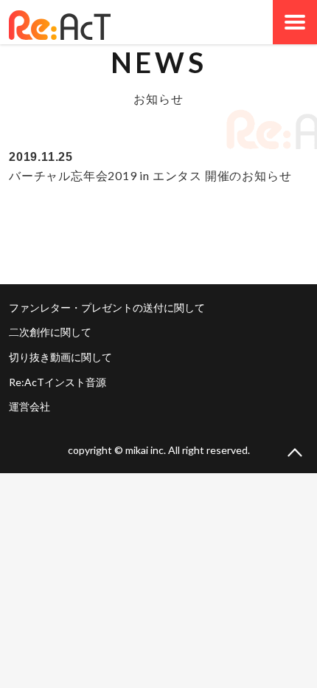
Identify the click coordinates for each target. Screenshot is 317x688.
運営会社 (29, 406)
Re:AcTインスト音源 (57, 382)
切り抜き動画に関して (60, 357)
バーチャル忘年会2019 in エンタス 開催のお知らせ (150, 175)
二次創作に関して (50, 332)
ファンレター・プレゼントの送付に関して (107, 307)
